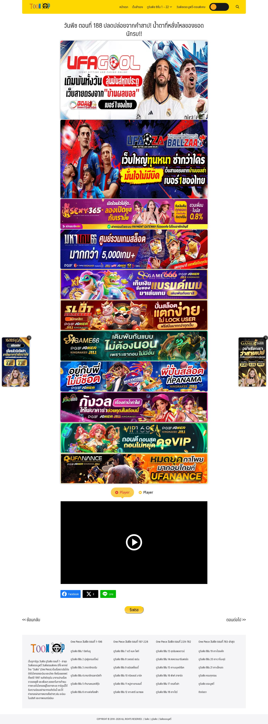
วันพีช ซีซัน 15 (163, 667)
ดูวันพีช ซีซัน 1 (77, 651)
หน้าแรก (123, 6)
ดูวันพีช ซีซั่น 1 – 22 (158, 6)
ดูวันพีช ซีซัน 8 (120, 659)
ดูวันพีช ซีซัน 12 (120, 692)
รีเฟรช (134, 609)
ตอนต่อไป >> (236, 619)
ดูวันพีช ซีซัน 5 (77, 684)
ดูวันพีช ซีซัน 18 (163, 692)
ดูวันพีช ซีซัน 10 (120, 675)
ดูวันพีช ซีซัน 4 (77, 675)
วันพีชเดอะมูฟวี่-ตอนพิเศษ (191, 6)
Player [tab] (125, 492)
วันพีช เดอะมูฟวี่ (206, 684)
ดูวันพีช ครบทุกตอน (208, 675)
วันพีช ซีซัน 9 (120, 667)
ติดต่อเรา (203, 692)
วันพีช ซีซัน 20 (206, 659)
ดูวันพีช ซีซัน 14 (163, 659)
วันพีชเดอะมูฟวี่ (165, 719)
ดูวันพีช (154, 719)
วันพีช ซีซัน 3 (77, 667)
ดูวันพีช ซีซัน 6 (77, 692)
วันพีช (146, 719)
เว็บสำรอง (137, 6)
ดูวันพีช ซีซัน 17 (163, 684)
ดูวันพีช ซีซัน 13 (163, 651)
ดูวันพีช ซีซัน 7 (119, 651)
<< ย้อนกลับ (31, 619)
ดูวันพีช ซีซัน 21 (205, 667)
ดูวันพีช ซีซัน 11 (120, 684)
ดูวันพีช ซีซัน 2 (77, 659)
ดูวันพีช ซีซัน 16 (163, 675)
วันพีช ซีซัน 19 (206, 651)
